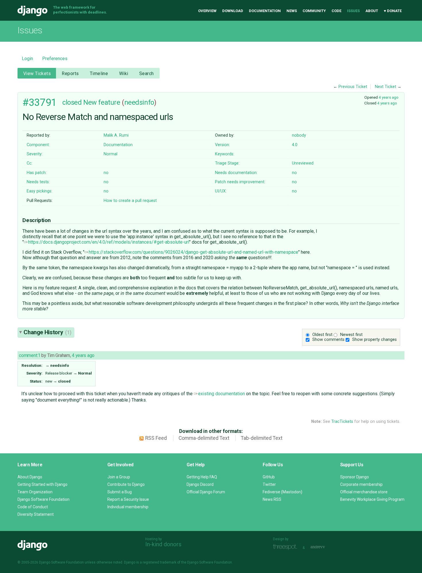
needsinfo (139, 102)
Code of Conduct (33, 507)
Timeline (99, 73)
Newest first (351, 334)
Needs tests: (38, 181)
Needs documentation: (236, 172)
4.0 (294, 144)
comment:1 (29, 355)
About (371, 11)
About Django (30, 477)
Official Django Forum (206, 492)
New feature (101, 102)
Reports (70, 73)
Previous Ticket (352, 86)
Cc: (29, 163)
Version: (222, 144)
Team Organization (35, 492)
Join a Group (118, 477)
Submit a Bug (119, 492)
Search (146, 73)
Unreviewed (302, 163)
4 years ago (388, 97)
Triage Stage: (227, 163)
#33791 (39, 102)
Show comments (328, 339)
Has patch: (37, 172)
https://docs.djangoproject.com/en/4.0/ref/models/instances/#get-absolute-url (108, 242)
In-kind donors (163, 544)
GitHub (269, 477)
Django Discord (200, 484)
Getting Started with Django (42, 484)
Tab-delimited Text (261, 438)
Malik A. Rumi (116, 135)
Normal (110, 154)
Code (336, 11)
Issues (353, 11)
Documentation (265, 11)
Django (32, 11)
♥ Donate (393, 11)
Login (27, 58)
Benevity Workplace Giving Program (372, 499)
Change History (47, 332)
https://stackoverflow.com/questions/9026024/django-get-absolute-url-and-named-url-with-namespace (193, 252)
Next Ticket (385, 86)
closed (72, 102)
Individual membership (127, 507)
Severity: (34, 154)
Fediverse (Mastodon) (282, 492)
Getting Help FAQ (202, 477)
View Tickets (37, 73)
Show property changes (374, 339)
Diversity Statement (36, 514)
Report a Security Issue (128, 499)
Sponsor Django (354, 477)
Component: (38, 144)
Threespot (286, 547)
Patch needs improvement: (240, 181)
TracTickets (342, 421)
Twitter (269, 484)
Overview (207, 11)
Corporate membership (361, 484)
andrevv (324, 547)
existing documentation (221, 393)
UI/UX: (221, 191)
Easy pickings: (39, 191)
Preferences (54, 58)
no (106, 172)
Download (232, 11)
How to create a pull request (130, 200)
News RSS (272, 499)
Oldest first (322, 334)
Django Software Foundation (43, 499)
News (292, 11)
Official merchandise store (364, 492)
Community (314, 11)
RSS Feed (156, 438)
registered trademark (159, 562)
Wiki (123, 73)
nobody (299, 135)
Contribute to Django (126, 484)
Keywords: (224, 154)
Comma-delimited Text (204, 438)
